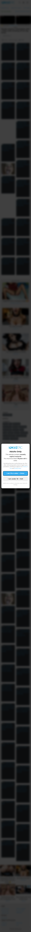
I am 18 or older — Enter (15, 473)
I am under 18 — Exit (15, 479)
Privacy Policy (17, 468)
